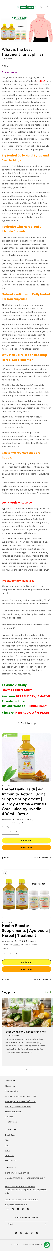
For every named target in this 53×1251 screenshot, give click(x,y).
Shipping (16, 823)
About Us (9, 1155)
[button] (5, 7)
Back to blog (28, 723)
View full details (41, 858)
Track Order (10, 1135)
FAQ (7, 1140)
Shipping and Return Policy (18, 1106)
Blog (7, 1145)
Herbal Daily (22, 1244)
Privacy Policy (11, 1091)
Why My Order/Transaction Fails (20, 1096)
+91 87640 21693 (13, 1199)
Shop (7, 1150)
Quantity (5, 827)
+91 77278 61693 (30, 1199)
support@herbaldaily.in (16, 1204)
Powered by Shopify (34, 1244)
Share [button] (7, 66)
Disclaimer (10, 1086)
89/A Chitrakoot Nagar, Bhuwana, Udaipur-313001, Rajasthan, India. (26, 1189)
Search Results (10, 1160)
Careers (9, 1116)
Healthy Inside (12, 1122)
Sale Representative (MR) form (20, 1101)
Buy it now (26, 847)
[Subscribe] (45, 1224)
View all (47, 992)
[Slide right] (32, 1070)
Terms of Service (13, 1111)
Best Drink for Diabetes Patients (26, 1031)
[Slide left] (21, 1070)
